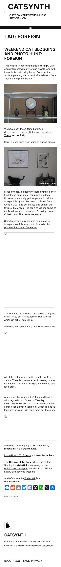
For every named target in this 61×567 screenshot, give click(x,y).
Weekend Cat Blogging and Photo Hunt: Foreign (29, 54)
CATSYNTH (29, 6)
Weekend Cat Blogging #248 (19, 445)
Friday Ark (29, 478)
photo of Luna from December (20, 227)
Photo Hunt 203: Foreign (17, 455)
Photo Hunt (24, 65)
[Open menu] (30, 27)
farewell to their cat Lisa (22, 403)
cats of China (28, 132)
